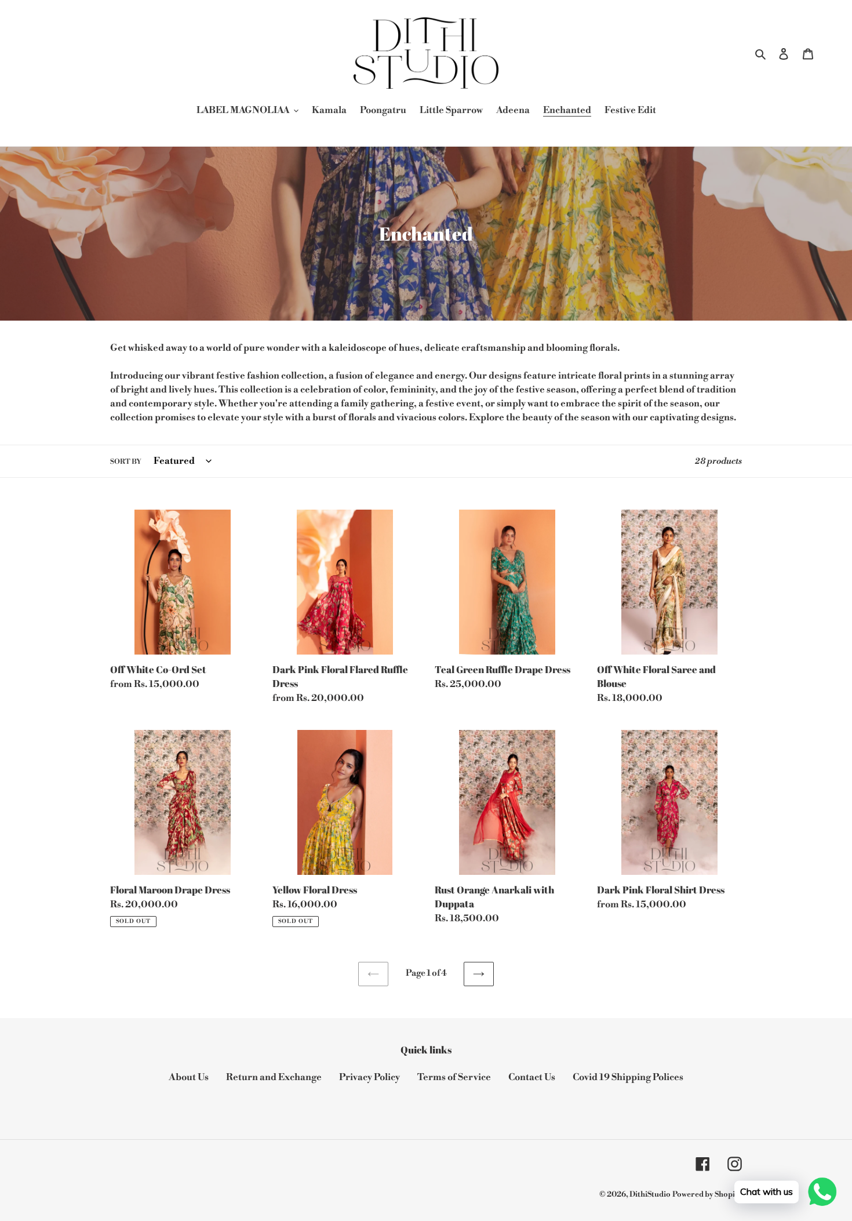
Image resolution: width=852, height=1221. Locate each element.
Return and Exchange (274, 1077)
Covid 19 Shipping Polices (628, 1077)
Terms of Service (454, 1077)
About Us (189, 1077)
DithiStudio (650, 1194)
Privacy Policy (369, 1077)
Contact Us (531, 1077)
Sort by (125, 461)
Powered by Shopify (707, 1194)
